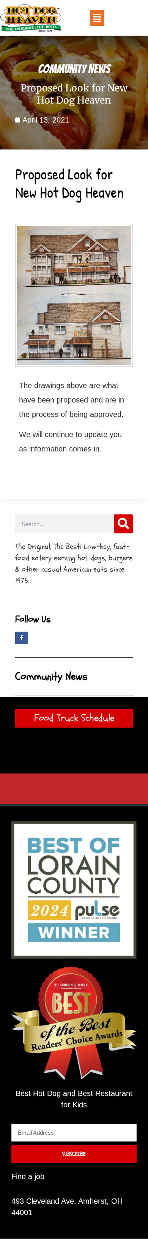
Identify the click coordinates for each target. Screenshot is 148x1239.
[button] (97, 18)
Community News (74, 69)
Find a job (27, 1176)
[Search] (123, 523)
